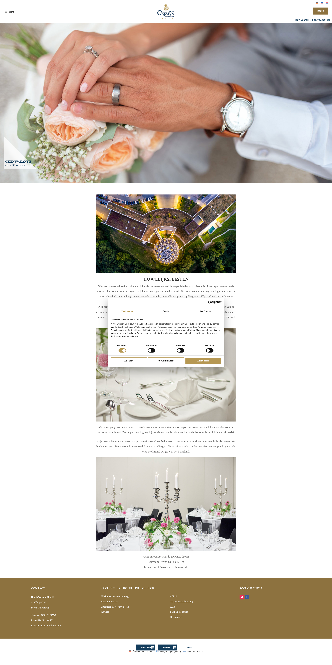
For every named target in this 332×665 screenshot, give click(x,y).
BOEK (320, 11)
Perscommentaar (109, 601)
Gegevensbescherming (181, 601)
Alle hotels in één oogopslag (115, 596)
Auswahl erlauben (166, 361)
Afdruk (173, 596)
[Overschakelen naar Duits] (316, 3)
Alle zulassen (203, 361)
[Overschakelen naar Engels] (321, 3)
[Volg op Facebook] (247, 597)
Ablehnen (128, 361)
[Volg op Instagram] (242, 597)
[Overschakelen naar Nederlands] (326, 3)
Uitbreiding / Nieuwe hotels (115, 606)
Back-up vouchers (179, 612)
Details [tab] (166, 311)
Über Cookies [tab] (205, 311)
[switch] (151, 350)
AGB (172, 606)
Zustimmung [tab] (127, 311)
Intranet (105, 612)
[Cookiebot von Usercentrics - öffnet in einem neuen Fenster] (210, 303)
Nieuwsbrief (176, 617)
